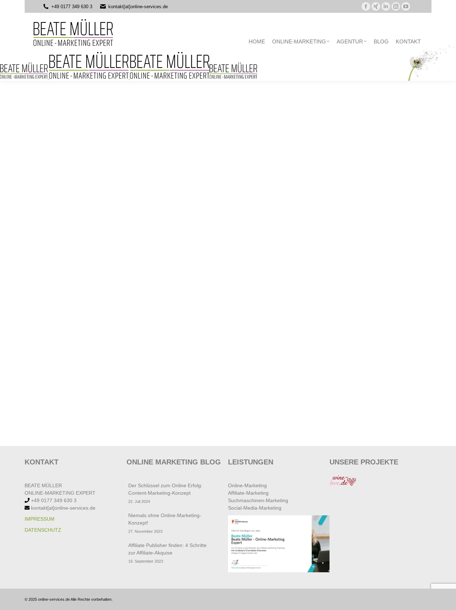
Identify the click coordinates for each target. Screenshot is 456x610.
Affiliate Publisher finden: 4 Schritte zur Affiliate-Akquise (167, 549)
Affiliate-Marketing (248, 493)
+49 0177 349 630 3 (71, 6)
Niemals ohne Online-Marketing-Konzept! (164, 519)
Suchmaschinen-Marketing (258, 500)
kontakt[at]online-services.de (138, 6)
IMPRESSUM (40, 519)
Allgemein (41, 340)
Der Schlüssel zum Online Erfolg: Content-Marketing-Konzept (165, 489)
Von (69, 340)
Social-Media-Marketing (254, 508)
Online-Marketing (247, 485)
